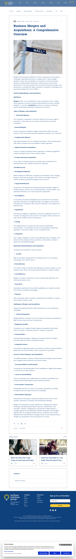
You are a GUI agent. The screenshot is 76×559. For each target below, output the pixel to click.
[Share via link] (25, 423)
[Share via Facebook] (14, 423)
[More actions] (61, 21)
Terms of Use (40, 500)
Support (38, 498)
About (25, 496)
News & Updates (28, 11)
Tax (56, 11)
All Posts (11, 11)
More (61, 11)
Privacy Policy (40, 502)
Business (18, 11)
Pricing (25, 500)
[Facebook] (50, 510)
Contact (25, 505)
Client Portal (71, 2)
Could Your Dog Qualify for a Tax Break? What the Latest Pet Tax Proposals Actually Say (52, 459)
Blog (25, 504)
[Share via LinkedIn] (21, 423)
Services (26, 498)
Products (26, 502)
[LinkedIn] (55, 510)
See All (65, 436)
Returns (38, 496)
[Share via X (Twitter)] (18, 423)
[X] (53, 510)
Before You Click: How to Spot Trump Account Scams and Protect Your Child (22, 459)
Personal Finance (39, 11)
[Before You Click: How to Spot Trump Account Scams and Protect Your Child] (23, 447)
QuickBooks (49, 11)
